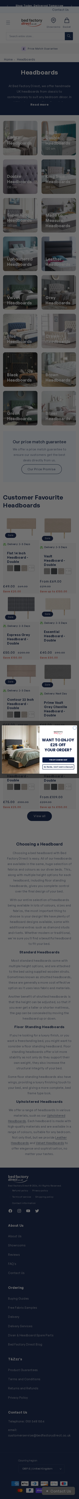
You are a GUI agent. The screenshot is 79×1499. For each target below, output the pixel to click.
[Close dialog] (74, 728)
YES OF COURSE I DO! (58, 760)
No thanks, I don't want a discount (58, 767)
